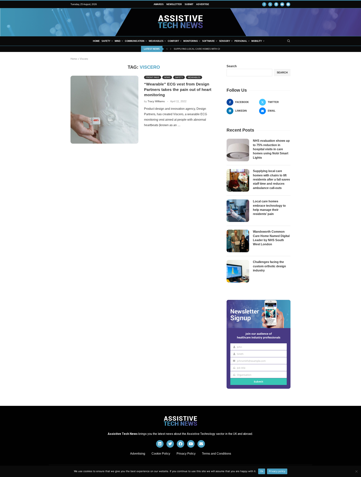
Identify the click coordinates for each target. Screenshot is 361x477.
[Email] (288, 4)
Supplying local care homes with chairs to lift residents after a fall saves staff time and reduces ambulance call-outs (271, 179)
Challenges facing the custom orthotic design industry (269, 266)
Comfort (173, 41)
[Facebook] (264, 4)
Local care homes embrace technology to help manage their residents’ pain (269, 208)
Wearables (156, 41)
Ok (261, 471)
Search (232, 66)
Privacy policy (277, 471)
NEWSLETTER (174, 4)
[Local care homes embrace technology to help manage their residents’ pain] (238, 210)
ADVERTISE (202, 4)
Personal (240, 41)
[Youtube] (282, 4)
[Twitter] (270, 4)
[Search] (288, 41)
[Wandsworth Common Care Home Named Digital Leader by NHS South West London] (238, 241)
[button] (166, 49)
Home (96, 41)
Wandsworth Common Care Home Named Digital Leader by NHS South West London (271, 238)
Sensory (224, 41)
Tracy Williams (156, 101)
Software (208, 41)
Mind (118, 41)
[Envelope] (201, 444)
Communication (134, 41)
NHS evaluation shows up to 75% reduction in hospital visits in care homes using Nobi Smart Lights (271, 149)
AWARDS (159, 4)
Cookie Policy (161, 453)
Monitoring (190, 41)
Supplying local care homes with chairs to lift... (205, 49)
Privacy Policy (186, 453)
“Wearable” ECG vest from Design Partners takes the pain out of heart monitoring (177, 89)
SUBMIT (189, 4)
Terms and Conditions (216, 453)
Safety (106, 41)
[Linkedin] (276, 4)
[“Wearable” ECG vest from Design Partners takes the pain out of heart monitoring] (104, 110)
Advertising (137, 453)
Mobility (256, 41)
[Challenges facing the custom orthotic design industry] (238, 271)
